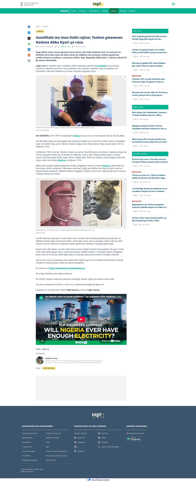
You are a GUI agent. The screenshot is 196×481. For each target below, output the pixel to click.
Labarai (114, 11)
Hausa (64, 10)
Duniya (105, 11)
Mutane (132, 11)
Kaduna (61, 160)
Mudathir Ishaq (65, 47)
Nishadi (123, 11)
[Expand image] (124, 78)
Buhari (77, 135)
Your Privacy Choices (100, 479)
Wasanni (82, 11)
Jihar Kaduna (49, 368)
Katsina (106, 165)
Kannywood (94, 11)
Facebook (101, 65)
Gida (37, 26)
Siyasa (73, 11)
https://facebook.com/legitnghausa (67, 268)
